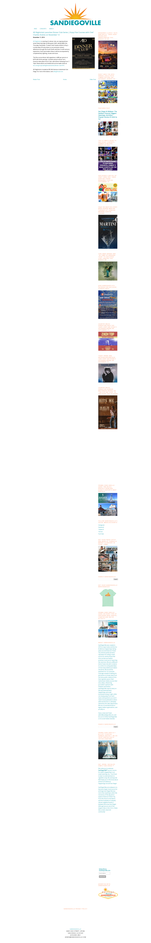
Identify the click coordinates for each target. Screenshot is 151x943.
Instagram (101, 525)
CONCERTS (43, 29)
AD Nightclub (37, 41)
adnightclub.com (58, 71)
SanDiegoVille (75, 929)
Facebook (101, 527)
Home (65, 79)
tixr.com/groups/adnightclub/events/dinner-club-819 (48, 65)
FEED (35, 29)
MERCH (51, 29)
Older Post (93, 79)
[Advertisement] (108, 457)
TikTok (100, 532)
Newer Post (36, 79)
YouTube (101, 534)
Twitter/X (101, 529)
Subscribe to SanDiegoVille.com (104, 869)
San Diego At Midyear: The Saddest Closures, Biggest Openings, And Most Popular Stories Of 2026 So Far (107, 115)
